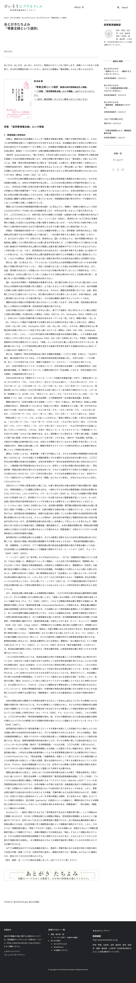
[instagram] (123, 170)
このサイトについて (12, 951)
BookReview (58, 947)
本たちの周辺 (34, 901)
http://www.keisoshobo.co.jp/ (105, 940)
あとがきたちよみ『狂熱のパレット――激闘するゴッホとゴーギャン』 (117, 71)
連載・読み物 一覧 (57, 934)
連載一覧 (118, 153)
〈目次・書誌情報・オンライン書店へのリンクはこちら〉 (62, 99)
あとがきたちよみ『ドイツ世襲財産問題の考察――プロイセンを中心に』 (117, 88)
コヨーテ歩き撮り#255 (113, 119)
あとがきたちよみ (21, 901)
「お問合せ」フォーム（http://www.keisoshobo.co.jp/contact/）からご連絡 (23, 943)
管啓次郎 (107, 123)
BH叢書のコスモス (61, 950)
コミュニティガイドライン (14, 954)
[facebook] (113, 170)
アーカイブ (118, 160)
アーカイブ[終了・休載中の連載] (66, 937)
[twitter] (118, 170)
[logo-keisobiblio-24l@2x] (23, 5)
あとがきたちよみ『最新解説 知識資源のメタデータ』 (117, 105)
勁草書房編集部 (112, 24)
